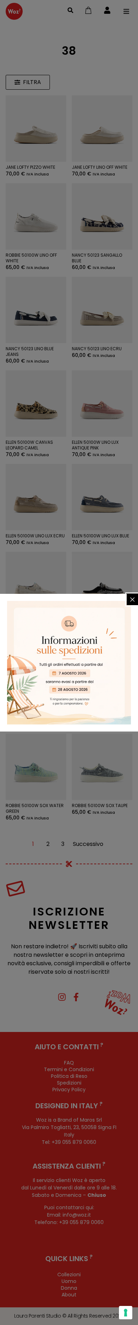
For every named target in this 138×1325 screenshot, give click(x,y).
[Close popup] (132, 599)
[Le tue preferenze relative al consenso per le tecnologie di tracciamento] (125, 1312)
